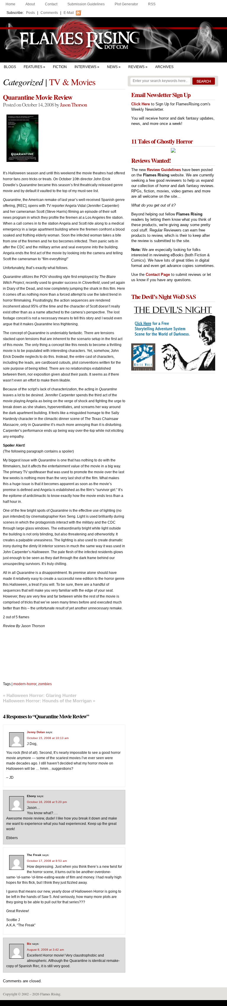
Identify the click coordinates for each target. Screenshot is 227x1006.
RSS (151, 4)
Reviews (136, 67)
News (112, 67)
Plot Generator (126, 4)
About (30, 4)
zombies (45, 684)
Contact (51, 4)
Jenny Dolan (36, 732)
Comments (49, 13)
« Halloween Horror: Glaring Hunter (40, 695)
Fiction (60, 67)
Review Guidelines (164, 170)
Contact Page (158, 274)
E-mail (69, 13)
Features (33, 67)
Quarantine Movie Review (37, 97)
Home (10, 4)
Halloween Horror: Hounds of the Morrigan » (49, 700)
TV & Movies (72, 82)
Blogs (10, 67)
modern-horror (24, 684)
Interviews (85, 67)
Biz (29, 943)
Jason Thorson (73, 104)
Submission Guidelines (86, 4)
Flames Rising (113, 39)
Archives (164, 67)
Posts (30, 13)
